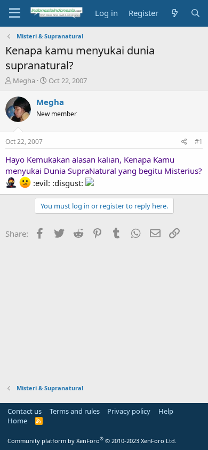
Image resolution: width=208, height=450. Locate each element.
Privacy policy (128, 411)
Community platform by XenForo (92, 441)
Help (165, 411)
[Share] (184, 142)
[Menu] (14, 13)
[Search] (195, 13)
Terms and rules (75, 411)
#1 (199, 141)
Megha (24, 80)
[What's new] (174, 13)
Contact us (24, 411)
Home (17, 420)
